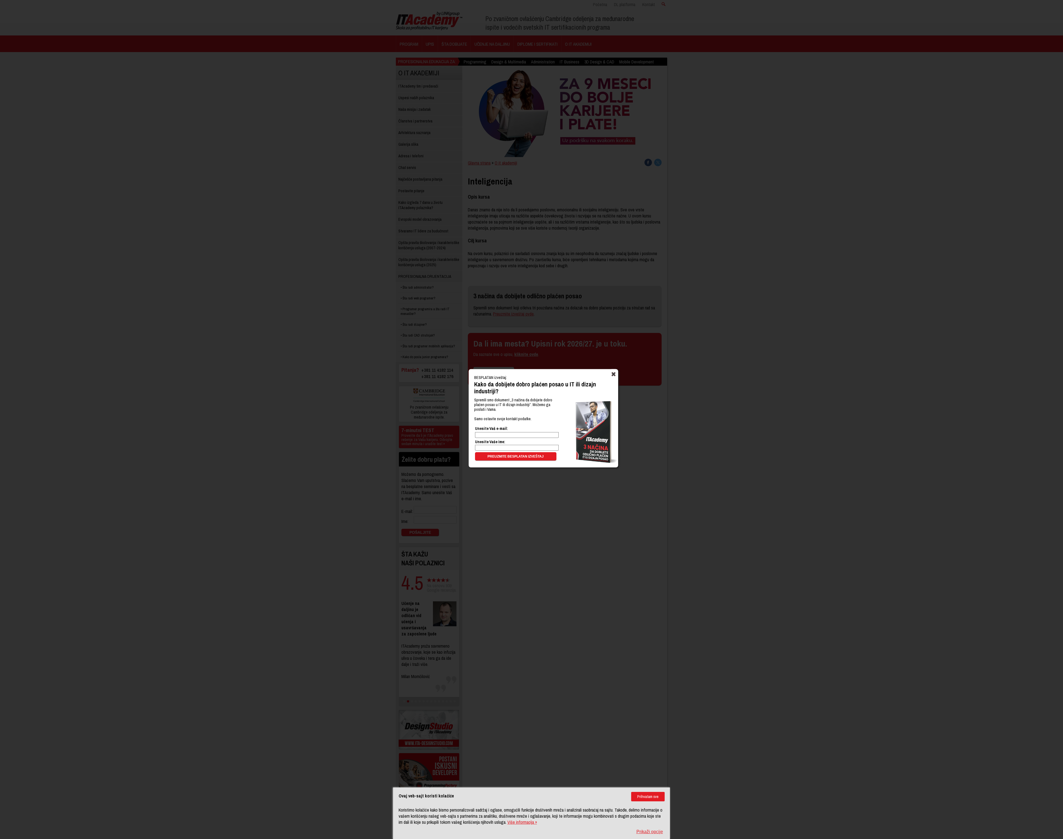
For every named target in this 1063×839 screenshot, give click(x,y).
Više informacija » (522, 822)
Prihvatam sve (648, 796)
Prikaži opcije (649, 831)
